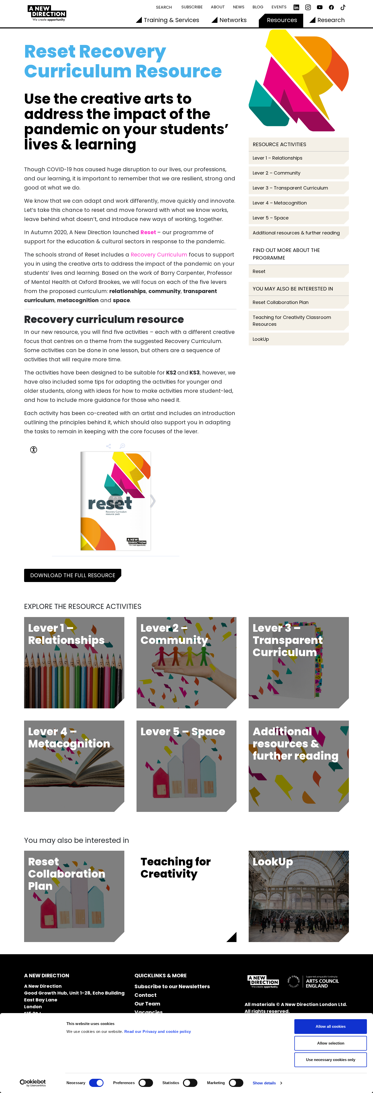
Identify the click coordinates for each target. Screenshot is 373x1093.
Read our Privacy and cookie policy (157, 1031)
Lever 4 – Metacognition (280, 203)
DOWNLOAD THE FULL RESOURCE (72, 575)
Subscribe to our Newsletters (172, 986)
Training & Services (171, 20)
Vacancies (148, 1012)
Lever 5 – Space (271, 218)
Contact (145, 995)
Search (164, 7)
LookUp (261, 339)
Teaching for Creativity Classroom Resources (292, 320)
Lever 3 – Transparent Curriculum (290, 188)
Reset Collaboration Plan (281, 302)
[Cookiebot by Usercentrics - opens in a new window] (33, 1083)
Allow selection (330, 1043)
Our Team (147, 1003)
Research (331, 20)
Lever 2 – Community (276, 173)
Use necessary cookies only (330, 1059)
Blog (257, 7)
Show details (264, 1083)
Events (279, 7)
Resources (282, 20)
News (238, 7)
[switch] (146, 1083)
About (218, 7)
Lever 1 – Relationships (277, 158)
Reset (259, 271)
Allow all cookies (331, 1026)
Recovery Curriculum (159, 254)
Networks (233, 20)
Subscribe (192, 7)
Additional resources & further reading (296, 233)
